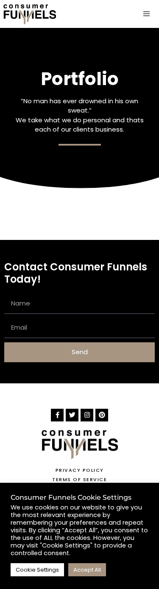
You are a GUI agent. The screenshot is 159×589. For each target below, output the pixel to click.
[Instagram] (87, 415)
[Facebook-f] (57, 415)
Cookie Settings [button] (37, 570)
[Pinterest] (101, 415)
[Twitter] (72, 415)
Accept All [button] (87, 570)
